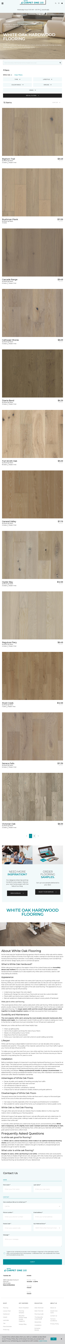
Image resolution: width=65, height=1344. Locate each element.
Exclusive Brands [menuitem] (37, 1329)
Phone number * (8, 1212)
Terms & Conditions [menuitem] (53, 1319)
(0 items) (62, 3)
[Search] (60, 63)
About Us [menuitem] (53, 1308)
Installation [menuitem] (38, 1325)
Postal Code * (7, 1223)
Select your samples (46, 892)
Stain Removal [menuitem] (39, 1308)
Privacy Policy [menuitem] (54, 1324)
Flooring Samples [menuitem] (21, 1311)
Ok (53, 1339)
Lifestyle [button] (46, 79)
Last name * (37, 1184)
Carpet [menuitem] (5, 1317)
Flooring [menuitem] (5, 1308)
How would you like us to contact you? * (15, 1202)
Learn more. (43, 1341)
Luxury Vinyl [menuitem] (7, 1311)
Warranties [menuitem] (38, 1322)
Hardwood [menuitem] (6, 1314)
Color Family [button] (16, 85)
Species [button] (46, 85)
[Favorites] (58, 3)
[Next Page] (38, 836)
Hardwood (24, 24)
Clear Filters (18, 75)
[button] (55, 3)
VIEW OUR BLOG (15, 893)
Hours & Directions (9, 1285)
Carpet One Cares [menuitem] (53, 1311)
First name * (6, 1184)
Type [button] (16, 79)
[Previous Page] (26, 836)
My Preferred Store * (40, 1223)
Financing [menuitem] (6, 1329)
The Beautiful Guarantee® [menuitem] (39, 1318)
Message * (6, 1235)
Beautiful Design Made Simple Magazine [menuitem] (23, 1318)
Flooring (15, 24)
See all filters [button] (31, 95)
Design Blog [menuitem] (22, 1324)
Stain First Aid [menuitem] (39, 1311)
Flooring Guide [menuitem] (39, 1314)
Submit (32, 1262)
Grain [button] (31, 90)
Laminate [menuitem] (6, 1320)
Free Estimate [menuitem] (7, 1326)
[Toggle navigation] (2, 3)
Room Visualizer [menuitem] (24, 1308)
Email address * (38, 1212)
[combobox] (31, 63)
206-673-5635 (45, 10)
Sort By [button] (55, 102)
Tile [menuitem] (4, 1323)
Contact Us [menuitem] (53, 1316)
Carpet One (6, 24)
